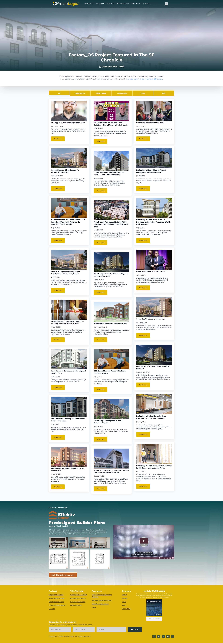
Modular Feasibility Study (102, 600)
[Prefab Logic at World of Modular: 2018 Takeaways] (69, 457)
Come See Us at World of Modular (150, 319)
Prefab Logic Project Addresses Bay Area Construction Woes (111, 275)
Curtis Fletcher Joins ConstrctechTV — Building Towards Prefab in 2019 (67, 322)
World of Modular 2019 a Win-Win (150, 272)
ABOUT (109, 3)
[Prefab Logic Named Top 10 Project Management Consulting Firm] (154, 158)
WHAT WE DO (135, 3)
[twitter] (158, 636)
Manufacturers (76, 605)
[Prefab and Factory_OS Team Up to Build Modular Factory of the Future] (111, 459)
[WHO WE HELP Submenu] (128, 3)
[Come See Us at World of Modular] (154, 307)
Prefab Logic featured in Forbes (149, 123)
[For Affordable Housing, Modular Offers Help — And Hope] (69, 407)
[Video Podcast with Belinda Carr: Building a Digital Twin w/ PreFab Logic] (111, 111)
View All (52, 609)
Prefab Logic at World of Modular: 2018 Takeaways (67, 469)
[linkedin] (166, 3)
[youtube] (172, 636)
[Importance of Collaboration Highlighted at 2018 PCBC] (69, 359)
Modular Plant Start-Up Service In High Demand (152, 367)
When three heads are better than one (110, 324)
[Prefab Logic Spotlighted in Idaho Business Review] (111, 409)
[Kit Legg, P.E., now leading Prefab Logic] (69, 111)
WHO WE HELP (122, 3)
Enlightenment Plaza (57, 605)
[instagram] (163, 636)
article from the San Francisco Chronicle (145, 79)
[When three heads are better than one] (111, 312)
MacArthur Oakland (56, 602)
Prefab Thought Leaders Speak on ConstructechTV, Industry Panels (65, 273)
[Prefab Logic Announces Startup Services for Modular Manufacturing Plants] (154, 454)
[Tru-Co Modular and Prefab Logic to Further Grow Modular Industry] (111, 161)
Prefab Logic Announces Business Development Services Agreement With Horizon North (153, 222)
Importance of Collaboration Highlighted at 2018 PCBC (68, 372)
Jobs (124, 605)
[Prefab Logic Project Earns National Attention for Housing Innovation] (154, 404)
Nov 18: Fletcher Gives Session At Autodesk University (65, 171)
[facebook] (154, 636)
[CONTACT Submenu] (151, 3)
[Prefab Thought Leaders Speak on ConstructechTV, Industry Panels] (69, 260)
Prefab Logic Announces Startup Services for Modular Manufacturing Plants (154, 467)
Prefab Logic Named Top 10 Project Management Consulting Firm (151, 171)
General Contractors (77, 602)
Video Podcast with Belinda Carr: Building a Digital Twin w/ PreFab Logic (111, 124)
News (124, 602)
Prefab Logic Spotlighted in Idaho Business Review (108, 422)
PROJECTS (87, 3)
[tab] (59, 93)
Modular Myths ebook (100, 604)
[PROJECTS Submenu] (93, 3)
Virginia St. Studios (56, 595)
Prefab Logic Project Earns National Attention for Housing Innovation (151, 417)
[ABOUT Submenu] (113, 3)
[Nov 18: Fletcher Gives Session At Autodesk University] (69, 158)
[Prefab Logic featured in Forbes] (154, 111)
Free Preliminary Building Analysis (102, 596)
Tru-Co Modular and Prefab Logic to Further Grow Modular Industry (109, 173)
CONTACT (146, 3)
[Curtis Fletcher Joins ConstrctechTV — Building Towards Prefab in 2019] (69, 310)
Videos (124, 598)
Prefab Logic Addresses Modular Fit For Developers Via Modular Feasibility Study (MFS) (111, 224)
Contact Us (126, 609)
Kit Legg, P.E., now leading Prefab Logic (68, 123)
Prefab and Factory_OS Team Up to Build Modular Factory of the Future (111, 471)
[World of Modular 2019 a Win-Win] (154, 260)
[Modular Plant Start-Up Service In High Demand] (154, 355)
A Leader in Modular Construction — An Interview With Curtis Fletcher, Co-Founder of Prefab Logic (68, 222)
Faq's (94, 607)
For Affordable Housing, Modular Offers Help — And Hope (68, 420)
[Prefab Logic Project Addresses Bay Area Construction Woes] (111, 262)
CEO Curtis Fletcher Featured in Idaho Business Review (110, 372)
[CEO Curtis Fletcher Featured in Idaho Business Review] (111, 359)
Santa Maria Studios (56, 598)
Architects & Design (78, 598)
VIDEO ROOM (100, 3)
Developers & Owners (78, 595)
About (124, 595)
